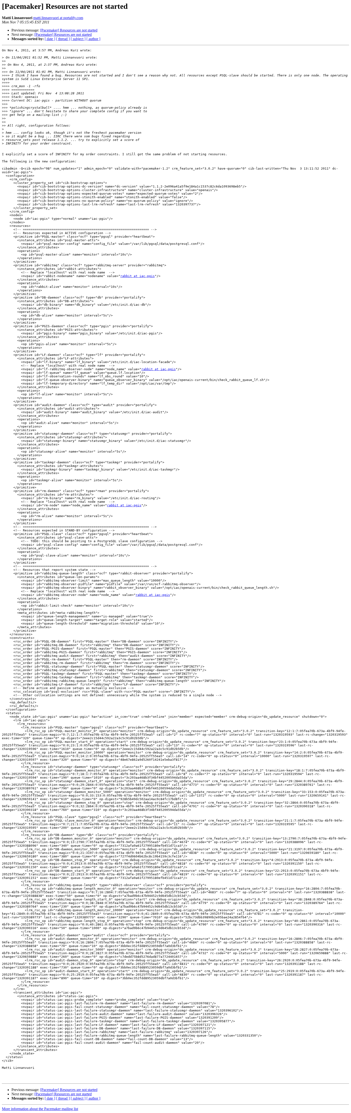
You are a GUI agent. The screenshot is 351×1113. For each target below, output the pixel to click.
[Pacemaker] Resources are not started (68, 30)
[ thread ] (63, 39)
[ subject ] (78, 39)
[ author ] (93, 39)
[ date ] (50, 39)
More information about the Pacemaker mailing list (40, 1109)
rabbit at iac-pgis (137, 276)
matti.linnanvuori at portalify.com (58, 18)
